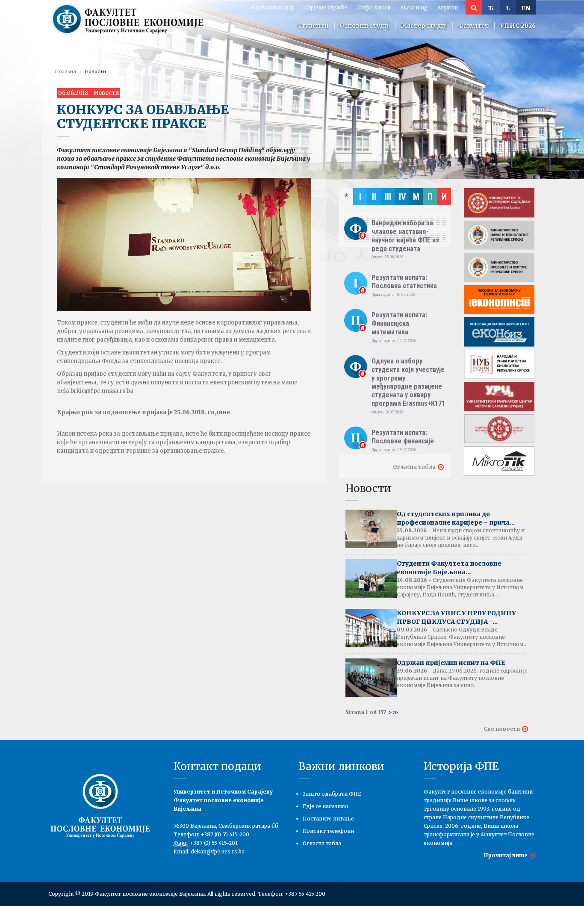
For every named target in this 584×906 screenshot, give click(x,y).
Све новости (502, 729)
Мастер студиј (424, 26)
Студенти (312, 26)
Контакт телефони (328, 831)
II (374, 197)
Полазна (65, 71)
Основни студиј (364, 26)
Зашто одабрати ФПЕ (332, 794)
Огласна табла (414, 466)
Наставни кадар (273, 7)
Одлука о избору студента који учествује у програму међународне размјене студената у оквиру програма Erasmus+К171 (408, 382)
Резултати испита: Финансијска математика (399, 323)
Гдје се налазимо (325, 806)
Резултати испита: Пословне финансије (403, 436)
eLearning (414, 7)
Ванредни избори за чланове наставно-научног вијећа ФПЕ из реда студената (405, 235)
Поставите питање (328, 818)
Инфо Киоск (374, 7)
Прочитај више (506, 855)
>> (395, 712)
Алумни (447, 7)
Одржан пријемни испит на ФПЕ (451, 663)
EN (526, 8)
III (388, 197)
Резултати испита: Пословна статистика (404, 282)
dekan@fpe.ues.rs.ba (218, 851)
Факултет (473, 26)
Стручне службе (325, 7)
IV (402, 197)
